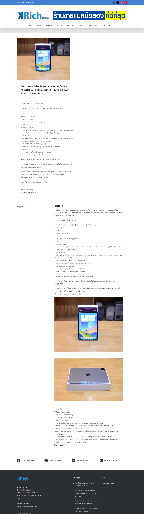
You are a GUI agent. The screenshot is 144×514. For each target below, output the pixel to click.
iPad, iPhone (32, 192)
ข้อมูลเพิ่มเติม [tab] (21, 207)
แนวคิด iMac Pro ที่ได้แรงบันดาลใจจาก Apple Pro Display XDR (86, 510)
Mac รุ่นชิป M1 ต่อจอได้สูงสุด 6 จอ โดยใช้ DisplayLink (85, 484)
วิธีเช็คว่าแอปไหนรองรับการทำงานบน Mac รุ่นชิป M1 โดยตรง (86, 502)
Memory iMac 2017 (108, 483)
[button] (115, 25)
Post (56, 445)
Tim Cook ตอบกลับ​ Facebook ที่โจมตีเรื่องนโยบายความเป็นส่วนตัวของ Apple (86, 493)
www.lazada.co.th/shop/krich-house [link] (91, 423)
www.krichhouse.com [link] (61, 423)
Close (61, 445)
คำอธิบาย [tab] (20, 202)
